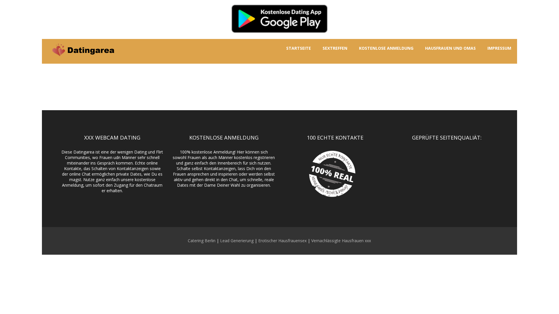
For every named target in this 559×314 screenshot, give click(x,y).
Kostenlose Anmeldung (386, 48)
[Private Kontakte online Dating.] (83, 60)
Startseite (298, 48)
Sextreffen (335, 48)
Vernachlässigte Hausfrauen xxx (341, 240)
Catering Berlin (201, 240)
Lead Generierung (237, 240)
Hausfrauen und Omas (450, 48)
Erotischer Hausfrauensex (282, 240)
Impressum (499, 48)
